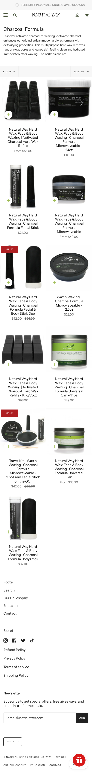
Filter (7, 71)
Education (11, 605)
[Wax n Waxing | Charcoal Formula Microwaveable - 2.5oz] (69, 268)
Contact (9, 613)
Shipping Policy (15, 675)
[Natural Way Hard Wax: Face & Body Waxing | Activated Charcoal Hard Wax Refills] (23, 100)
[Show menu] (5, 15)
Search (9, 590)
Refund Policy (14, 650)
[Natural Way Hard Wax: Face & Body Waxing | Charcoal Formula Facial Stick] (23, 186)
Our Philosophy (15, 598)
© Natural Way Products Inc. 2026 (27, 757)
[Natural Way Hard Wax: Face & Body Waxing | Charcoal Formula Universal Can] (69, 431)
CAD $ (11, 741)
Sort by (79, 71)
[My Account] (77, 15)
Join (82, 717)
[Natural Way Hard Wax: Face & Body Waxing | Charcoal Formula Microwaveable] (69, 186)
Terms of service (16, 667)
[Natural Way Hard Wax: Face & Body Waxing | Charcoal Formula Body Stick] (23, 517)
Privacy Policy (14, 658)
